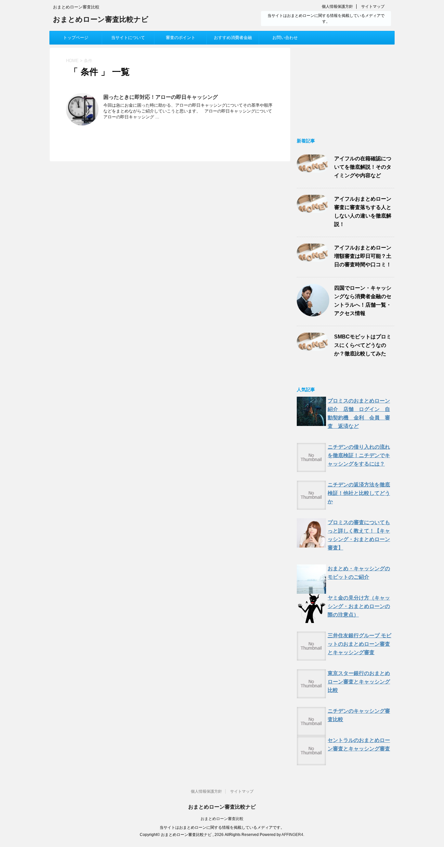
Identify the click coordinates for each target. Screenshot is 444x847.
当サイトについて (128, 37)
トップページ (75, 37)
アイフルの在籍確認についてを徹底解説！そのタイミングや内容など (362, 167)
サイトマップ (373, 6)
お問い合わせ (285, 37)
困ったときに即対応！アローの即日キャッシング (160, 97)
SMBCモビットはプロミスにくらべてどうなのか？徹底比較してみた (362, 345)
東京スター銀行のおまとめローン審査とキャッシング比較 (359, 681)
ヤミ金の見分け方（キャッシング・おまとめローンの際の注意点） (359, 606)
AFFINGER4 (292, 834)
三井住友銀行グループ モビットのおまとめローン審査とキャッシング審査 (359, 644)
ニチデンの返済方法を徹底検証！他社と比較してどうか (359, 493)
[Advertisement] (345, 88)
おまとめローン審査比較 (222, 818)
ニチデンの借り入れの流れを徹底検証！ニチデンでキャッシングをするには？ (359, 455)
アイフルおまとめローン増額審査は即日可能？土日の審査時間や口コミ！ (362, 256)
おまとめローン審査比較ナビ (101, 19)
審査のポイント (180, 37)
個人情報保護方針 (337, 6)
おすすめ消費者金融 (233, 37)
